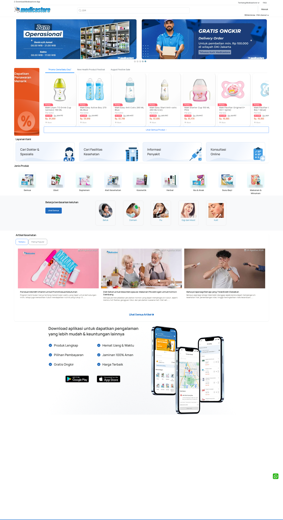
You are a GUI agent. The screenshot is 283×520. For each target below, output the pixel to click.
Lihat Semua (53, 210)
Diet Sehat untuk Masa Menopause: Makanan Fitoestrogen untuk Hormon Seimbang (140, 293)
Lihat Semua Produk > (156, 129)
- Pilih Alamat (261, 15)
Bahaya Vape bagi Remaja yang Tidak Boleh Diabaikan (212, 291)
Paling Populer (37, 241)
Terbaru (21, 241)
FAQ (265, 2)
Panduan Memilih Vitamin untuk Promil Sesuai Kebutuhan (48, 291)
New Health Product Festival (91, 69)
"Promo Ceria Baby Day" (59, 69)
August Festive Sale (120, 69)
